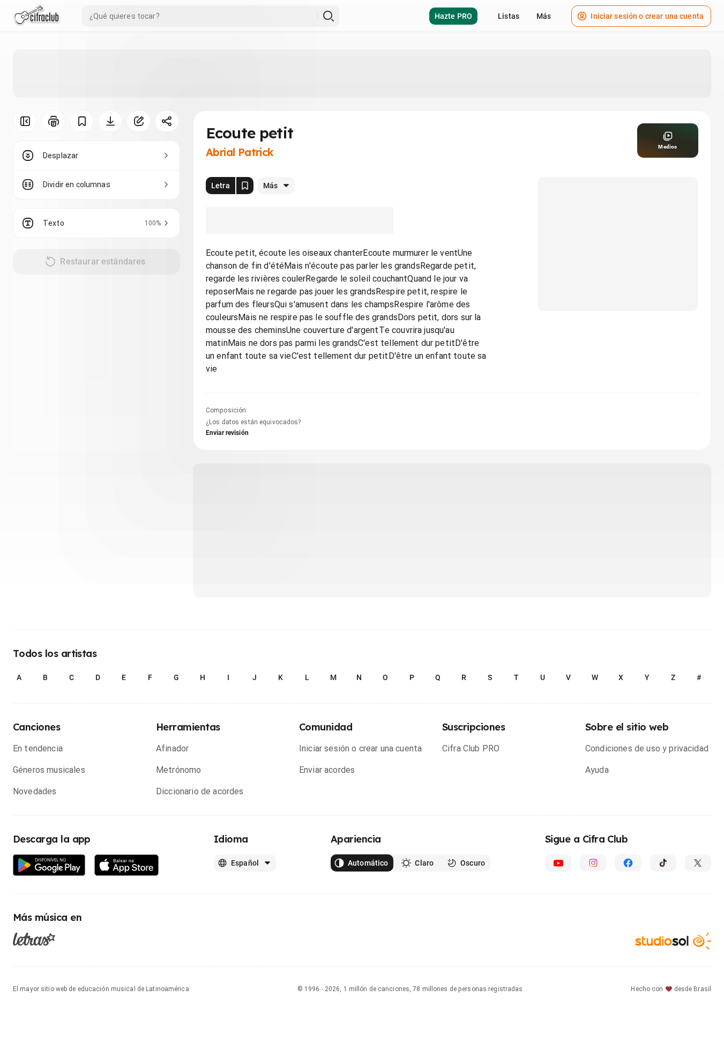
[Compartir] (167, 121)
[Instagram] (593, 863)
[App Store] (126, 865)
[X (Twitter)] (698, 863)
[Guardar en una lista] (82, 121)
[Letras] (34, 939)
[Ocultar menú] (25, 121)
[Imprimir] (53, 121)
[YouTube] (558, 863)
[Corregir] (138, 121)
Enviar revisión (227, 433)
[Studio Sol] (673, 941)
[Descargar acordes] (110, 121)
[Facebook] (628, 863)
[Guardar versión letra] (244, 185)
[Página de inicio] (37, 16)
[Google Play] (49, 865)
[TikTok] (663, 863)
